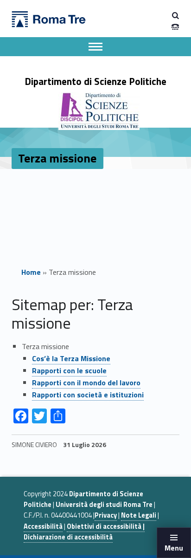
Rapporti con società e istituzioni (88, 394)
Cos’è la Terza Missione (71, 358)
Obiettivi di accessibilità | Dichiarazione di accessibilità (84, 531)
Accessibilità (43, 526)
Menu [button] (174, 547)
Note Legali (138, 515)
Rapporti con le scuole (69, 370)
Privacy (106, 515)
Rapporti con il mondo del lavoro (86, 382)
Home (31, 272)
